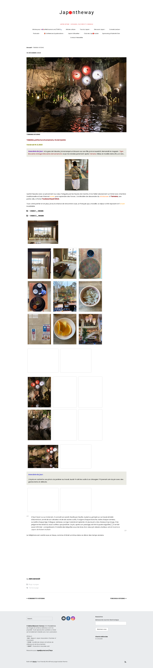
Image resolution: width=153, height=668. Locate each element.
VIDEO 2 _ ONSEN (37, 216)
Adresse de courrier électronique (107, 620)
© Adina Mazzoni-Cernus (35, 626)
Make (35, 662)
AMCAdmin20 (34, 579)
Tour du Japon (84, 29)
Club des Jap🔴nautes (91, 33)
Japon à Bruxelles (73, 33)
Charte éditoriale (101, 636)
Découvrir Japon (99, 29)
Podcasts (36, 33)
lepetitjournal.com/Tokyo (45, 650)
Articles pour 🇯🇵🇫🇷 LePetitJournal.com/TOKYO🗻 (47, 29)
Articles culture (70, 29)
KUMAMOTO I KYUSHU (36, 598)
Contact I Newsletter (76, 37)
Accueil (29, 47)
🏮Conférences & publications (53, 33)
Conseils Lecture (114, 29)
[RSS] (125, 662)
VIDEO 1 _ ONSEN (36, 211)
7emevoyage (34, 588)
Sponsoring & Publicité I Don (111, 33)
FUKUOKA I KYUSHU (117, 598)
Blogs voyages (34, 584)
